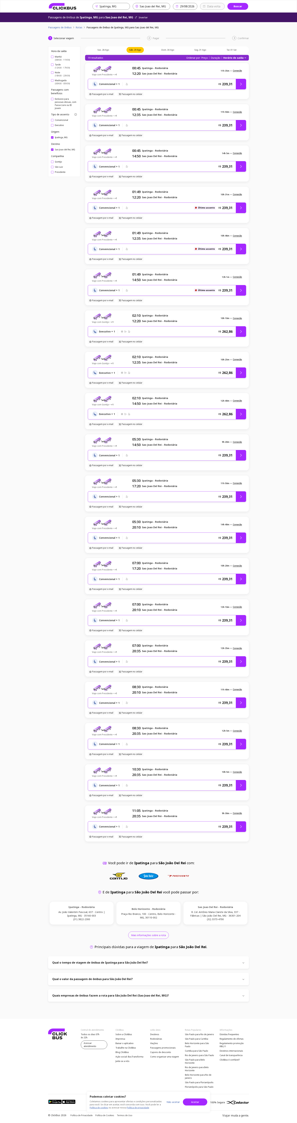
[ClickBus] (62, 6)
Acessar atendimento (90, 1045)
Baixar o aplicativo (125, 1043)
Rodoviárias (156, 1038)
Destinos (154, 1034)
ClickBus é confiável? (230, 1059)
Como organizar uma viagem (164, 1056)
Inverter (143, 17)
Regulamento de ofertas (232, 1038)
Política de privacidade (138, 1107)
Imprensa (120, 1038)
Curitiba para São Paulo (196, 1050)
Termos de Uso (124, 1115)
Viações (154, 1043)
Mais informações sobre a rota (148, 935)
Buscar (238, 6)
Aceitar (195, 1102)
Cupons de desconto (160, 1052)
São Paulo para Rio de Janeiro (199, 1034)
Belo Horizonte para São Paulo (197, 1045)
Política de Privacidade (81, 1115)
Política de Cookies (104, 1115)
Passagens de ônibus (60, 27)
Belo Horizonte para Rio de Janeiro (198, 1076)
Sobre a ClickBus (124, 1034)
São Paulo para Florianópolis (199, 1082)
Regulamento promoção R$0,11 (232, 1045)
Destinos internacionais (231, 1050)
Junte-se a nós (122, 1061)
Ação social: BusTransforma (129, 1056)
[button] (237, 71)
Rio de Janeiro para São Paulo (199, 1055)
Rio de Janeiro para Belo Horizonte (197, 1069)
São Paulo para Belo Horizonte (195, 1061)
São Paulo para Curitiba (196, 1038)
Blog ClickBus (122, 1052)
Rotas (79, 27)
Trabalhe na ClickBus (126, 1047)
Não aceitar (173, 1102)
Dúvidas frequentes (229, 1034)
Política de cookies (99, 1107)
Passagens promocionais (163, 1047)
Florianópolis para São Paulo (199, 1086)
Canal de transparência (231, 1055)
